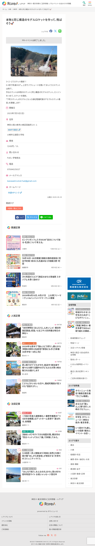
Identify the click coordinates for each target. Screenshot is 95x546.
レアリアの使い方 (55, 517)
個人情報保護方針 (55, 529)
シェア (21, 217)
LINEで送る (47, 217)
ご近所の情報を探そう (78, 378)
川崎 (72, 450)
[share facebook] (50, 31)
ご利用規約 (5, 529)
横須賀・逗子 (75, 469)
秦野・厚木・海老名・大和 (79, 459)
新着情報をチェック (77, 338)
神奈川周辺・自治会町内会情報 (79, 354)
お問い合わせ (53, 521)
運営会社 (5, 525)
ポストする (33, 217)
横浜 (72, 445)
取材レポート (75, 360)
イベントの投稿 (7, 521)
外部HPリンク (13, 193)
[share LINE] (60, 31)
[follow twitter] (52, 535)
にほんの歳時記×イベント (79, 365)
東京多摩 (74, 479)
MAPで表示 (13, 130)
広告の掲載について (56, 525)
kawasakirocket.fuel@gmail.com (21, 181)
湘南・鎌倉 (74, 464)
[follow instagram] (55, 535)
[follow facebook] (48, 535)
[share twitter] (55, 31)
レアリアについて (7, 517)
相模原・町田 (75, 455)
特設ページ (74, 343)
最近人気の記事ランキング (79, 372)
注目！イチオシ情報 (77, 348)
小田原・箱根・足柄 (77, 474)
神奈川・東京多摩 (77, 483)
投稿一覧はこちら (15, 208)
